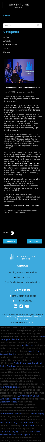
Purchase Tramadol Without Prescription (20, 433)
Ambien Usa (27, 345)
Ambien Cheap (27, 425)
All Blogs (7, 37)
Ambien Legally (36, 413)
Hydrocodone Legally (10, 413)
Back (7, 15)
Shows (6, 52)
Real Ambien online (9, 386)
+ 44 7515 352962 (23, 300)
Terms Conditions (24, 316)
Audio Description (22, 277)
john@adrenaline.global (24, 295)
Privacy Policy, (10, 316)
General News (10, 44)
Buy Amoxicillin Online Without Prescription (19, 397)
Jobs (5, 48)
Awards (7, 41)
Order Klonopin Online (25, 363)
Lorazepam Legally (9, 431)
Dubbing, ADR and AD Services (22, 272)
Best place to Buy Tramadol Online (17, 422)
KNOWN (31, 322)
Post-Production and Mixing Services (22, 282)
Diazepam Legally (8, 401)
